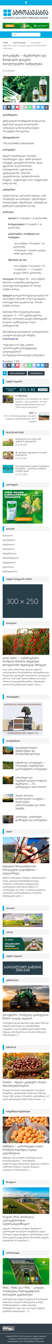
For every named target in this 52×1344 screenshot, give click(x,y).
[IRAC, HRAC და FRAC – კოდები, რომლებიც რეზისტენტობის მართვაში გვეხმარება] (26, 1271)
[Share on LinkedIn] (13, 107)
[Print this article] (26, 107)
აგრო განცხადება (17, 373)
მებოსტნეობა (9, 540)
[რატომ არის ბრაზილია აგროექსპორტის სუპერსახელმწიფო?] (26, 1200)
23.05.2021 (22, 445)
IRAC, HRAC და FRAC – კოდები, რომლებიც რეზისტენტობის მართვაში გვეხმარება (24, 1291)
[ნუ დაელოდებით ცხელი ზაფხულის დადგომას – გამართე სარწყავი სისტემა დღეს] (8, 469)
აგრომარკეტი (12, 1253)
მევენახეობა (9, 544)
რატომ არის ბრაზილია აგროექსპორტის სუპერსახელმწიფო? (18, 1220)
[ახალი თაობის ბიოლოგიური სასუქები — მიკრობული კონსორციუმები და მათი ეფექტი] (8, 798)
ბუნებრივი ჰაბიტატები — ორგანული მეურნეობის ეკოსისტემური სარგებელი (31, 765)
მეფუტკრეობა (9, 562)
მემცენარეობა (10, 553)
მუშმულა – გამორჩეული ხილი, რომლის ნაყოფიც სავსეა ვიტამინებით (23, 1150)
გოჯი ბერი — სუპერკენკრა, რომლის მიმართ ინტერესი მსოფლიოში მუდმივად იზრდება (24, 661)
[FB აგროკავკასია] (26, 2)
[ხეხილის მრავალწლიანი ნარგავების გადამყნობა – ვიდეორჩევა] (26, 850)
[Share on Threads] (47, 107)
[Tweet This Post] (9, 107)
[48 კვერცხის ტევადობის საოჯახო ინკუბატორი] (8, 455)
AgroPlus (11, 1047)
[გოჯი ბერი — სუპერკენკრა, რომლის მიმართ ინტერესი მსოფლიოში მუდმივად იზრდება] (26, 641)
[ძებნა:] (26, 34)
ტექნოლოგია (12, 980)
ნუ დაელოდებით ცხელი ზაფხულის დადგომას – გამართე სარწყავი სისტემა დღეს (32, 468)
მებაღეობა (8, 535)
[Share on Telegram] (38, 107)
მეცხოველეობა (10, 571)
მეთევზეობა (8, 549)
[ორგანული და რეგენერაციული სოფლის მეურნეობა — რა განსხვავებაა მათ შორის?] (8, 780)
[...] (40, 684)
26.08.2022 (10, 71)
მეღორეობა (8, 567)
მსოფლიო (11, 1182)
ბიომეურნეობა (36, 373)
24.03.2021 (22, 458)
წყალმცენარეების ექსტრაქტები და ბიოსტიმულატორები (27, 750)
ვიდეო (9, 831)
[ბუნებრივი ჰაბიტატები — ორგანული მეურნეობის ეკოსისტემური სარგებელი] (8, 765)
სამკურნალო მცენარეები (18, 1111)
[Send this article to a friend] (21, 107)
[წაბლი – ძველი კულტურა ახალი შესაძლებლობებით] (26, 1066)
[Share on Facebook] (5, 107)
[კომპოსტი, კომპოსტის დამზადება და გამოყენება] (8, 819)
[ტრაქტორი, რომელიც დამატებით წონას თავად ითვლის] (26, 998)
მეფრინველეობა (11, 558)
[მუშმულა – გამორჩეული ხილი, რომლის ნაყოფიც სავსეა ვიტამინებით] (26, 1130)
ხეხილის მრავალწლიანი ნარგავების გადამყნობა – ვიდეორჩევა (20, 870)
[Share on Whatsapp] (30, 107)
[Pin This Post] (17, 107)
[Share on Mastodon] (34, 107)
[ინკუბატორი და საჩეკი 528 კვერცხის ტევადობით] (8, 442)
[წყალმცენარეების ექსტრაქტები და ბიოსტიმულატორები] (8, 750)
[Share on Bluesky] (42, 107)
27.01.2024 (22, 474)
